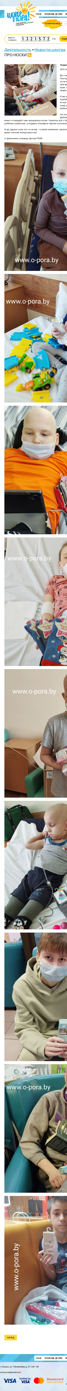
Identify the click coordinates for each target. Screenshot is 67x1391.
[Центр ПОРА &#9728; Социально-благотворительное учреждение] (21, 30)
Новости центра (49, 49)
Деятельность (17, 49)
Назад (10, 1337)
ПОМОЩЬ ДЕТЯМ (53, 14)
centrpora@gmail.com (10, 1372)
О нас (39, 14)
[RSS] (29, 54)
